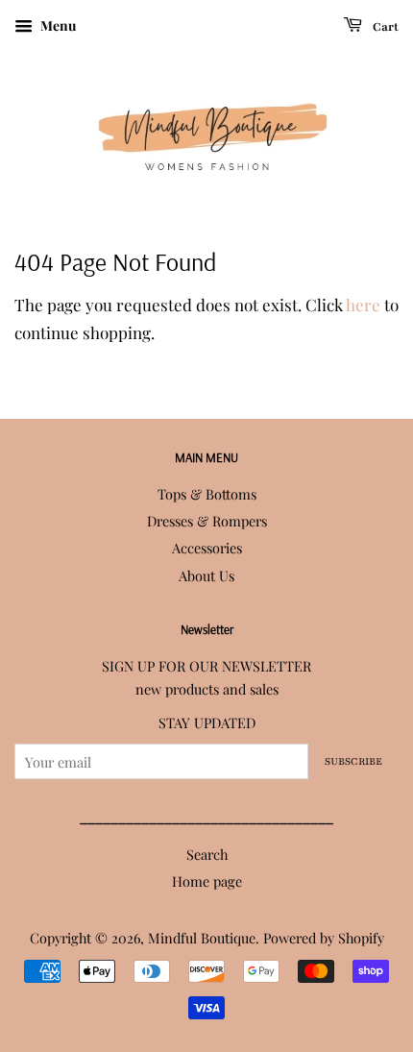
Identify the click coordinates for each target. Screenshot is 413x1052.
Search (207, 854)
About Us (206, 575)
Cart (384, 27)
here (363, 304)
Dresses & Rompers (207, 520)
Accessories (207, 547)
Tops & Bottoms (207, 493)
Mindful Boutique (201, 937)
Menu (56, 25)
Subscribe (353, 761)
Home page (207, 881)
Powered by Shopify (323, 937)
